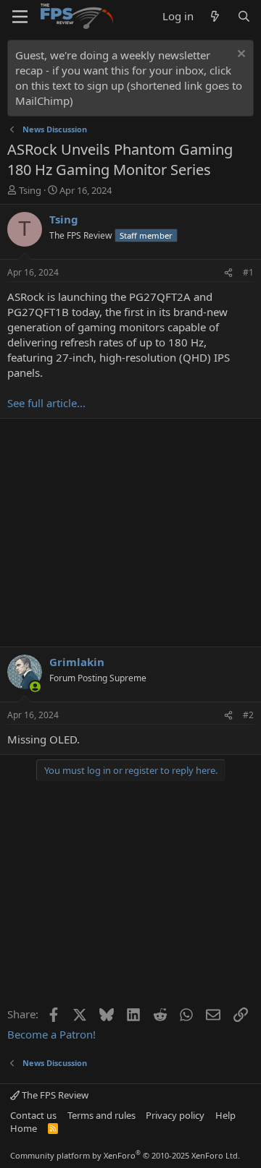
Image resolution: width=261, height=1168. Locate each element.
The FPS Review (54, 1094)
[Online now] (35, 687)
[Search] (244, 16)
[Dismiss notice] (239, 55)
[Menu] (20, 16)
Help (225, 1115)
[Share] (228, 273)
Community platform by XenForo (125, 1155)
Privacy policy (175, 1115)
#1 (248, 272)
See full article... (46, 403)
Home (23, 1128)
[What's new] (215, 16)
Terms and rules (101, 1115)
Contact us (33, 1115)
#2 (248, 715)
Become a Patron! (51, 1034)
